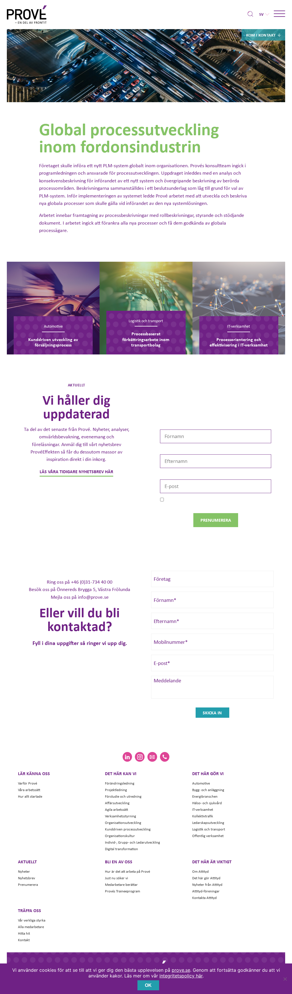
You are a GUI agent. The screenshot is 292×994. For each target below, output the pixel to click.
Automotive (201, 783)
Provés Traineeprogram (122, 891)
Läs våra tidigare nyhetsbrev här (76, 471)
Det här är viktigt (212, 861)
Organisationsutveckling (123, 822)
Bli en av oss (118, 861)
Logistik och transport (208, 829)
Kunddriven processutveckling (128, 829)
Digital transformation (121, 848)
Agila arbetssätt (116, 809)
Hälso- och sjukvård (207, 803)
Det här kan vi (120, 773)
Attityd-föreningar (206, 891)
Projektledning (116, 789)
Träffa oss (29, 910)
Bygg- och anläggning (208, 789)
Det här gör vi (208, 773)
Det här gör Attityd (206, 878)
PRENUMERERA (215, 520)
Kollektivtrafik (202, 816)
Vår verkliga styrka (31, 920)
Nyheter (24, 871)
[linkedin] (127, 757)
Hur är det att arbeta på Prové (127, 871)
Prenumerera (28, 884)
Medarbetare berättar (121, 884)
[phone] (164, 757)
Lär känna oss (34, 773)
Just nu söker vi (116, 878)
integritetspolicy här (180, 976)
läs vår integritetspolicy (226, 504)
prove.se (181, 970)
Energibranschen (205, 796)
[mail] (152, 757)
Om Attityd (200, 871)
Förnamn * (170, 425)
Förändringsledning (119, 783)
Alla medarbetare (31, 926)
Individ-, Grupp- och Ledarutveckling (132, 842)
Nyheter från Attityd (207, 884)
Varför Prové (27, 783)
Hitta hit (24, 933)
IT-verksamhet (202, 809)
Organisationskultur (120, 835)
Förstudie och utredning (123, 796)
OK (148, 985)
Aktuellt (27, 861)
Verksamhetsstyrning (120, 816)
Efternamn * (173, 450)
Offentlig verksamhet (208, 835)
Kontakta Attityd (204, 897)
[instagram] (139, 757)
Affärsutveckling (117, 803)
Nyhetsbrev (26, 878)
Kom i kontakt (261, 35)
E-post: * (169, 475)
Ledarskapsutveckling (208, 822)
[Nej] (285, 979)
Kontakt (24, 939)
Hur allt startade (30, 796)
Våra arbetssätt (29, 789)
